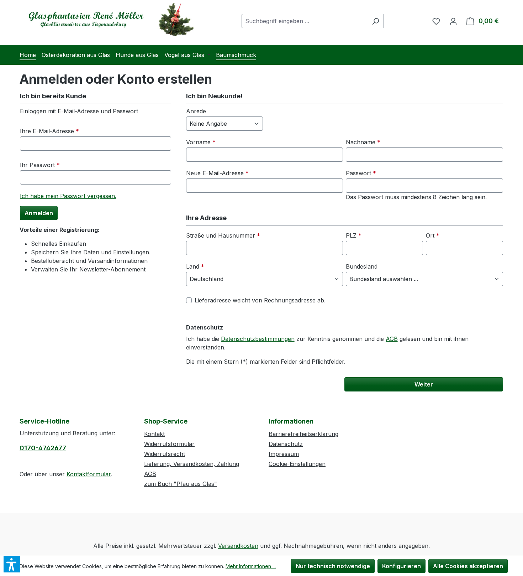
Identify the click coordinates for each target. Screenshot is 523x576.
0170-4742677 (43, 448)
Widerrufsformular (169, 443)
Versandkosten (238, 545)
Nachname (363, 142)
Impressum (284, 453)
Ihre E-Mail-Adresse (49, 131)
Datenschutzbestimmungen (258, 338)
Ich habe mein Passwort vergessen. (68, 195)
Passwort (361, 173)
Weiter (423, 384)
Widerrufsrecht (164, 453)
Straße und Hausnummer (223, 235)
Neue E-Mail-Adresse (217, 173)
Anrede (196, 111)
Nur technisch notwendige (333, 566)
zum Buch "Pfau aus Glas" (180, 483)
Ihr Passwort (40, 164)
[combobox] (305, 21)
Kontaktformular (89, 474)
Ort (432, 235)
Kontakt (154, 433)
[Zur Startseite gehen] (108, 19)
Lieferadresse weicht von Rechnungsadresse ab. (260, 300)
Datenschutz (286, 443)
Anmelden (39, 213)
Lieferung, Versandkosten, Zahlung (191, 463)
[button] (12, 564)
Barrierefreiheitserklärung (303, 433)
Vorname (201, 142)
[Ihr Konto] (453, 21)
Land (195, 266)
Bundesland (361, 266)
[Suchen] (375, 21)
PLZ (353, 235)
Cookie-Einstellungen (297, 463)
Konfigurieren (401, 566)
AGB (392, 338)
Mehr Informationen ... (251, 566)
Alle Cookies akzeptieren (468, 566)
